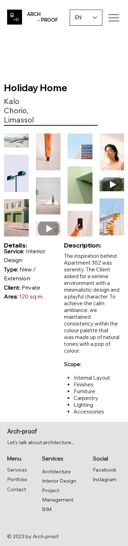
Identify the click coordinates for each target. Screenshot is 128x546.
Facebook (104, 470)
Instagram (105, 479)
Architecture (56, 471)
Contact (16, 489)
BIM (47, 509)
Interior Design (59, 481)
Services (17, 470)
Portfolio (17, 479)
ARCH (34, 14)
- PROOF (42, 20)
